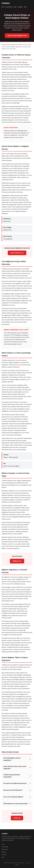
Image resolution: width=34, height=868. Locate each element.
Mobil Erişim (5, 849)
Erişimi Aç (17, 818)
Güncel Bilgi (5, 846)
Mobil (15, 7)
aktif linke (19, 364)
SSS (25, 7)
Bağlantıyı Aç (17, 561)
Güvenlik (4, 854)
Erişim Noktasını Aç (17, 253)
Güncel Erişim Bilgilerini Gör (17, 35)
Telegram (20, 7)
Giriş (3, 7)
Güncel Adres (8, 7)
